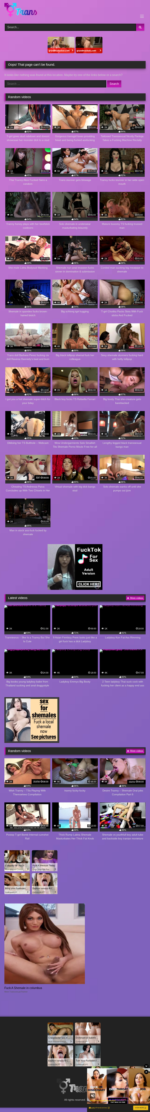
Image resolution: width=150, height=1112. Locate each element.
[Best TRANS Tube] (75, 10)
